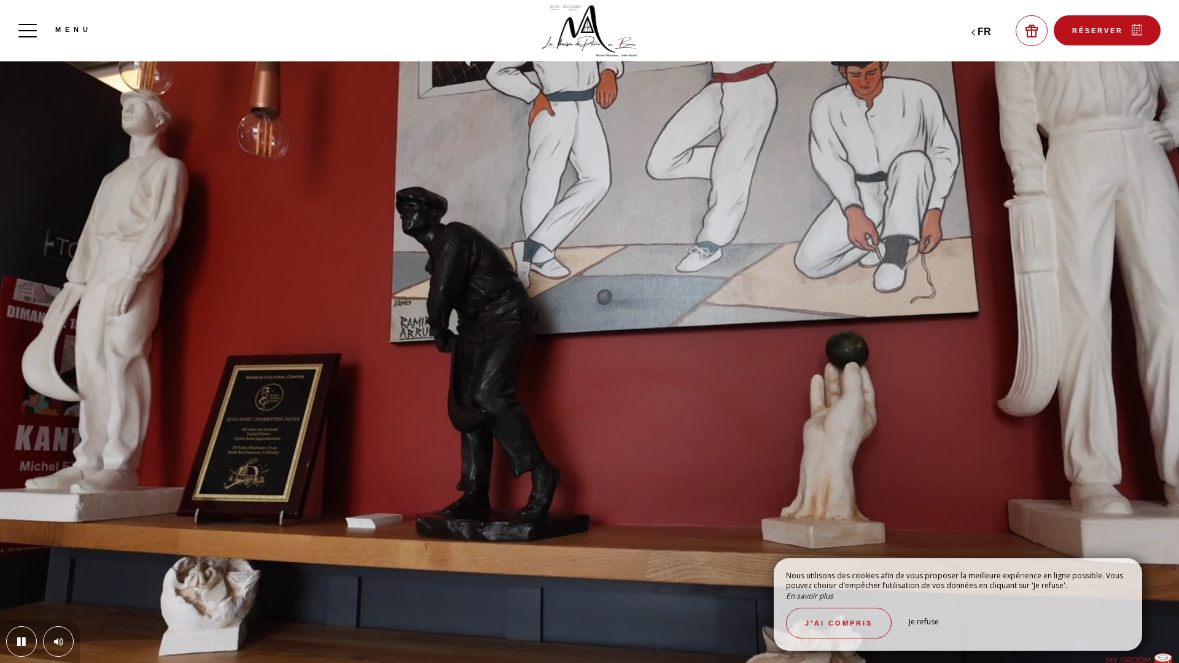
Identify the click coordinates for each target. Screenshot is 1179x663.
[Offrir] (1032, 30)
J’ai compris (839, 623)
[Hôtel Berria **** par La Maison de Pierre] (589, 30)
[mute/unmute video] (58, 641)
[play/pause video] (21, 641)
